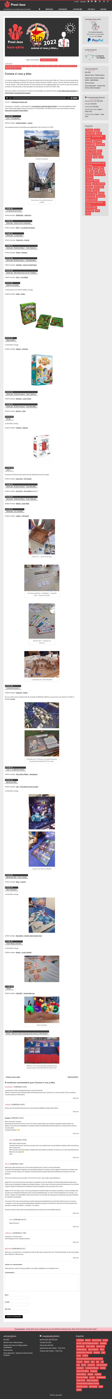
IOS (92, 171)
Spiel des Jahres (91, 207)
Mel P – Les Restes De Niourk (25, 228)
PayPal (7, 93)
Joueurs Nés (77, 9)
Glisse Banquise (41, 66)
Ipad (96, 171)
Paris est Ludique (91, 193)
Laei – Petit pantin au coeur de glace (27, 787)
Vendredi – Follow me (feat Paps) (26, 265)
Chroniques (62, 9)
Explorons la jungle (17, 66)
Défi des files (8, 66)
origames (96, 190)
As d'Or (99, 133)
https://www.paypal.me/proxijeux (20, 93)
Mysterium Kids (73, 66)
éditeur (88, 214)
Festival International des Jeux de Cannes (95, 164)
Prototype (8, 68)
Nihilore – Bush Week (22, 503)
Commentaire (10, 1272)
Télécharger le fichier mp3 (19, 102)
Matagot (88, 190)
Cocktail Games (90, 147)
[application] (42, 98)
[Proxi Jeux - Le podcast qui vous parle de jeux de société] (20, 4)
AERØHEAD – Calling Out (23, 215)
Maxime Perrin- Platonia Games (94, 75)
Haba (101, 168)
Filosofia (88, 168)
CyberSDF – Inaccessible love (25, 993)
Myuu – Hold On (21, 882)
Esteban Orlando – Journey (24, 123)
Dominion (89, 157)
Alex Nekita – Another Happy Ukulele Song (29, 936)
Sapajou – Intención (22, 349)
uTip (60, 91)
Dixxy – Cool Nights (22, 277)
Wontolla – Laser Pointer (23, 399)
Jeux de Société (100, 174)
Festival (88, 160)
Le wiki (76, 1)
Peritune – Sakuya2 (22, 428)
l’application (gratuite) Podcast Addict (16, 110)
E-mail (7, 1302)
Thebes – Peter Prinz (58, 1348)
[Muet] (71, 98)
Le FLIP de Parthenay (63, 66)
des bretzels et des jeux (93, 154)
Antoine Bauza (90, 133)
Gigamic (95, 168)
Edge (95, 157)
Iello (87, 171)
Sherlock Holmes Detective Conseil (94, 203)
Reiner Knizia (100, 196)
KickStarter (89, 177)
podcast (101, 193)
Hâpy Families (50, 66)
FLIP (24, 66)
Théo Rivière (90, 211)
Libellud (88, 184)
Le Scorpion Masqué (92, 181)
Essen (101, 157)
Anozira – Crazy (21, 411)
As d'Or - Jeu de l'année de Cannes (94, 137)
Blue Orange (97, 141)
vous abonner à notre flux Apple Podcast (44, 106)
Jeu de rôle (89, 174)
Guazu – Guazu (20, 294)
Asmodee (89, 141)
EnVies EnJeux (89, 83)
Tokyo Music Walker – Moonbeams (27, 774)
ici (32, 290)
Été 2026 (88, 72)
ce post (12, 699)
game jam (34, 66)
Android (97, 130)
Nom (7, 1295)
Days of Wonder (91, 151)
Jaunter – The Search (22, 516)
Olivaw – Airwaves (21, 252)
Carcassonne (100, 144)
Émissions (49, 9)
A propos (83, 1)
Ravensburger (90, 196)
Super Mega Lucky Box (16, 68)
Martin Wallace (98, 187)
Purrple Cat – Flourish (22, 240)
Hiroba (56, 66)
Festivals (91, 9)
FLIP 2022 (28, 66)
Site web (8, 1309)
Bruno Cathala (90, 144)
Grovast (7, 1118)
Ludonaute (89, 187)
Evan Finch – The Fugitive (23, 479)
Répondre (76, 1098)
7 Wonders (89, 130)
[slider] (75, 97)
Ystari (97, 211)
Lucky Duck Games (98, 184)
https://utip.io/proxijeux (69, 91)
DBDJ (99, 151)
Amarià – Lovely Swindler (23, 952)
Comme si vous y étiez (13, 1077)
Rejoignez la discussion (48, 60)
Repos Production (91, 199)
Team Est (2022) (73, 1077)
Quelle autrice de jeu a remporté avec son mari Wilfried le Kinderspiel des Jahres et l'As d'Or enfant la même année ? (61, 1329)
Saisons (103, 9)
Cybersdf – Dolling (21, 693)
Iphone (102, 171)
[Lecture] (7, 98)
